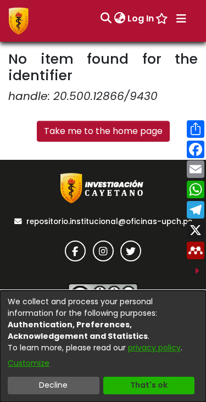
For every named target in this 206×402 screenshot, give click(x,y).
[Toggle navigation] (181, 18)
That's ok (149, 384)
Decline (53, 384)
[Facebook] (75, 251)
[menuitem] (119, 18)
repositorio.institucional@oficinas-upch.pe (109, 221)
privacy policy (154, 347)
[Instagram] (103, 251)
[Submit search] (106, 18)
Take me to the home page (103, 131)
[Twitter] (130, 251)
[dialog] (103, 346)
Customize (28, 363)
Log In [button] (141, 18)
